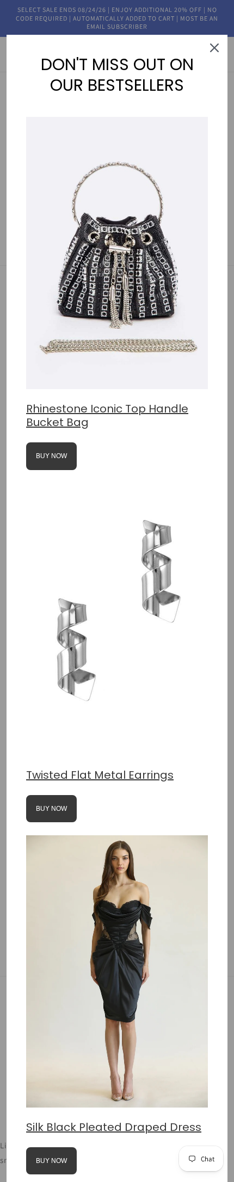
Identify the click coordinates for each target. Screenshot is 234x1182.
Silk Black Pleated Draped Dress (113, 1127)
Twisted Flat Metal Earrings (100, 775)
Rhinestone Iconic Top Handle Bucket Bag (107, 415)
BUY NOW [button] (51, 456)
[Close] (214, 48)
